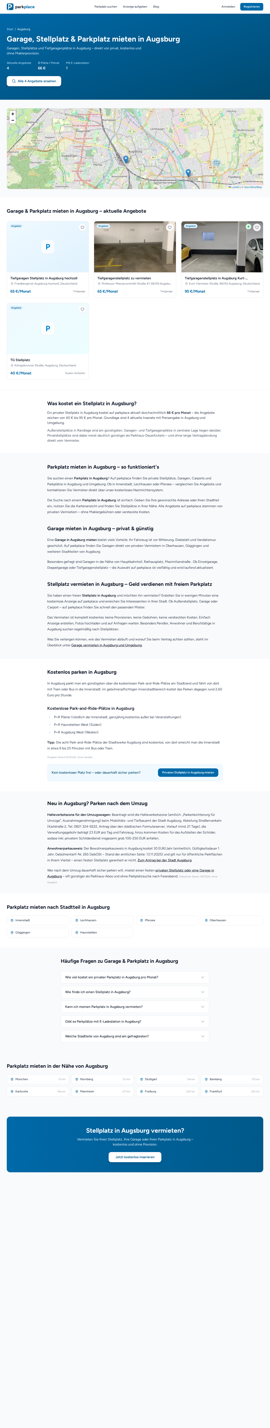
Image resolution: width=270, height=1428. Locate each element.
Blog (156, 6)
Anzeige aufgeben (135, 6)
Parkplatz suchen (105, 6)
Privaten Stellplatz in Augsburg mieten (188, 772)
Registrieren (252, 6)
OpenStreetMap (253, 187)
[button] (188, 173)
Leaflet (235, 187)
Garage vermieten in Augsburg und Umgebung (106, 645)
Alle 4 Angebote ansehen (37, 81)
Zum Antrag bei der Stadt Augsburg (165, 860)
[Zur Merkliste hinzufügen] (82, 227)
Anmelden (228, 6)
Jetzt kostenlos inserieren (135, 1157)
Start (10, 29)
